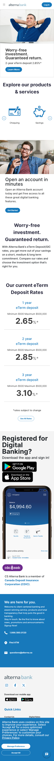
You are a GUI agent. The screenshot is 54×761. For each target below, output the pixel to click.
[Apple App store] (17, 477)
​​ (12, 567)
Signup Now (10, 625)
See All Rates (26, 418)
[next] (50, 118)
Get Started (13, 210)
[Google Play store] (19, 466)
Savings (39, 116)
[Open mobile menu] (4, 4)
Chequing (14, 116)
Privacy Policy (10, 737)
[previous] (4, 118)
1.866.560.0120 (18, 632)
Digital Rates (34, 717)
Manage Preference (16, 746)
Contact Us (9, 717)
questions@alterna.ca (21, 652)
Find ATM (14, 642)
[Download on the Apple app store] (11, 699)
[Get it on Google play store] (27, 699)
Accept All (15, 753)
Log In (47, 5)
